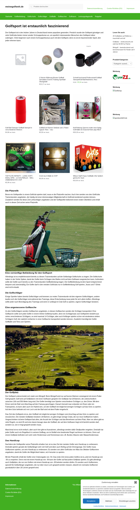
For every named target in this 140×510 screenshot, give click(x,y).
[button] (135, 482)
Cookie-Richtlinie (99, 506)
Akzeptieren (91, 501)
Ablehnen (108, 501)
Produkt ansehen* (20, 87)
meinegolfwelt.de (14, 6)
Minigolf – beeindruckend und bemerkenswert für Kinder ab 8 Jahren (123, 50)
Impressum (122, 506)
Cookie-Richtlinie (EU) (114, 8)
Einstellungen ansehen (127, 501)
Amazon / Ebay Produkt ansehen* (54, 87)
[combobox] (122, 63)
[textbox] (122, 63)
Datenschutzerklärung (111, 506)
